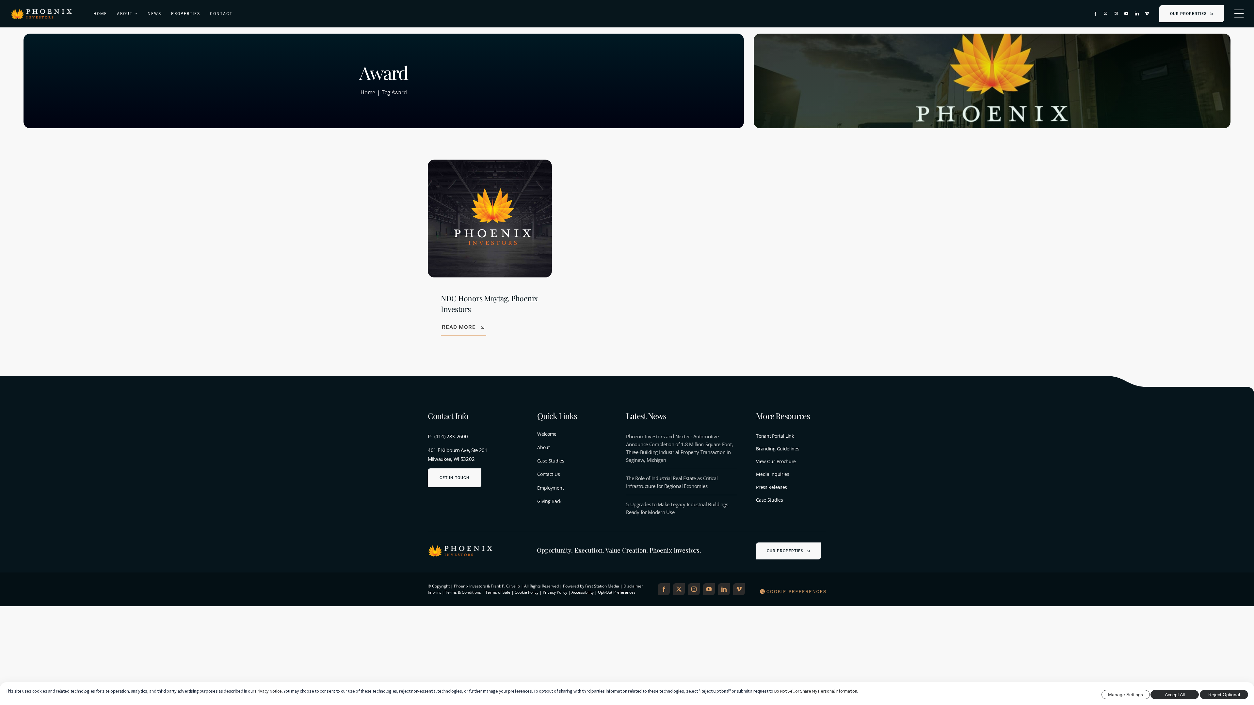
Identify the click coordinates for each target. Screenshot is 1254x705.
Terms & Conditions (463, 592)
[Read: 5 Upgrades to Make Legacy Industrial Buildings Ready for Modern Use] (681, 508)
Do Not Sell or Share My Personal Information (815, 691)
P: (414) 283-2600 (448, 436)
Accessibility (582, 592)
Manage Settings (1125, 694)
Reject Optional (1224, 694)
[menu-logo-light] (41, 10)
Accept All (1175, 694)
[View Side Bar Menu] (1239, 14)
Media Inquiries (772, 474)
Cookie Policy (527, 592)
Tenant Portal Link (775, 436)
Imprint (434, 592)
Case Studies (769, 500)
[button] (793, 592)
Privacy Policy (555, 592)
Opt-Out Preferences (616, 592)
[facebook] (1095, 14)
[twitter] (1105, 14)
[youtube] (1126, 14)
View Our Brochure (776, 461)
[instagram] (1116, 14)
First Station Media (602, 586)
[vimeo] (1147, 14)
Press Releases (771, 487)
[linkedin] (1137, 14)
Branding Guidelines (777, 449)
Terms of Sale (497, 592)
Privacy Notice (268, 691)
